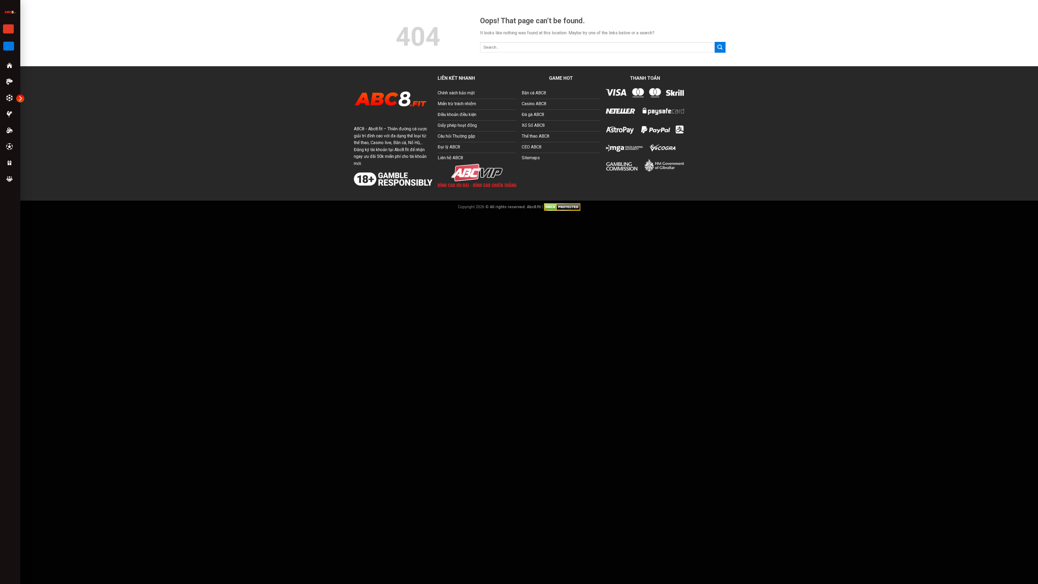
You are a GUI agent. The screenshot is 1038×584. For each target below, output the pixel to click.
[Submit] (720, 47)
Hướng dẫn (10, 179)
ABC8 (359, 128)
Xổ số (10, 130)
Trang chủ (10, 65)
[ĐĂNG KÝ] (8, 29)
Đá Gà (10, 114)
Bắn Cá (10, 81)
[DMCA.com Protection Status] (562, 206)
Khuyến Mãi (10, 163)
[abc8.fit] (10, 12)
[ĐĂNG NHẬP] (8, 46)
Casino (10, 98)
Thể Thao (10, 146)
